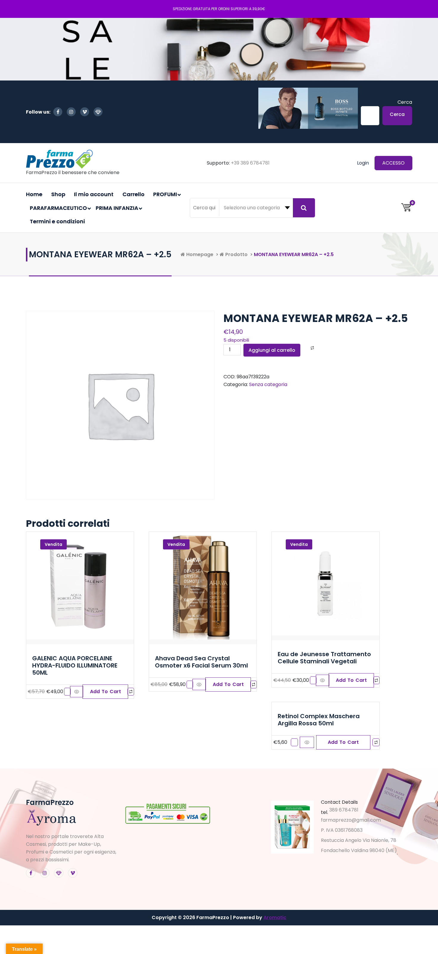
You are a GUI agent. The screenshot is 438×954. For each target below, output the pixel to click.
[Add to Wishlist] (304, 348)
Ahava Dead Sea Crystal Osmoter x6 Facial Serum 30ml (201, 662)
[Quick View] (76, 691)
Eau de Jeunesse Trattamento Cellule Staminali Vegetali (324, 657)
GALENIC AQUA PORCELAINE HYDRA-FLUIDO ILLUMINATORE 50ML (74, 665)
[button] (105, 692)
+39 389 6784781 (250, 162)
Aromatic (274, 917)
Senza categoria (268, 384)
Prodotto (236, 254)
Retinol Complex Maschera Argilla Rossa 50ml (319, 719)
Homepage (199, 254)
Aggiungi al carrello (271, 350)
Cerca (404, 102)
